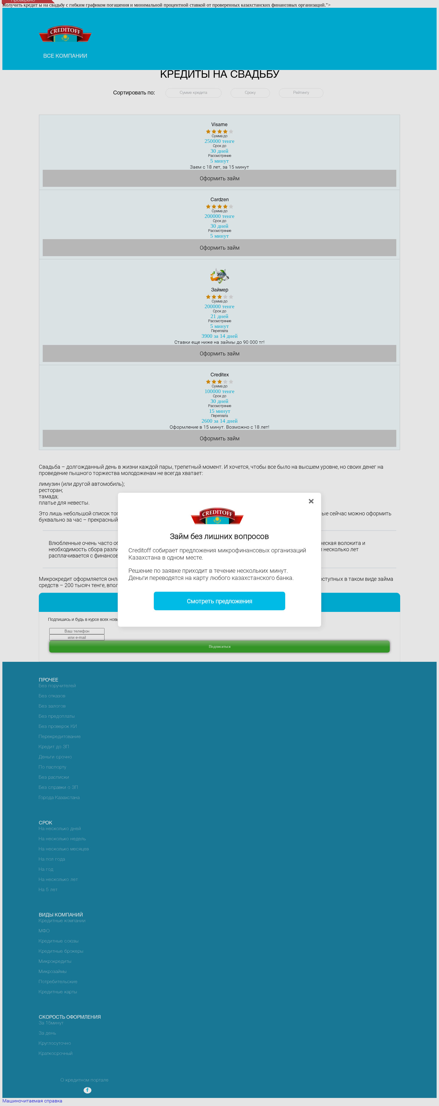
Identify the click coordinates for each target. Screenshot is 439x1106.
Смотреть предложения (219, 601)
